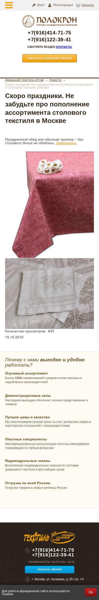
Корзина (88, 5)
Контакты (64, 46)
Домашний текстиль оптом (24, 80)
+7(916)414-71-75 (49, 32)
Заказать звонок (49, 569)
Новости (55, 80)
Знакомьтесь (66, 142)
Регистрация (63, 5)
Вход (40, 5)
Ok (91, 592)
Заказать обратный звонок (49, 58)
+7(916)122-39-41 (49, 39)
